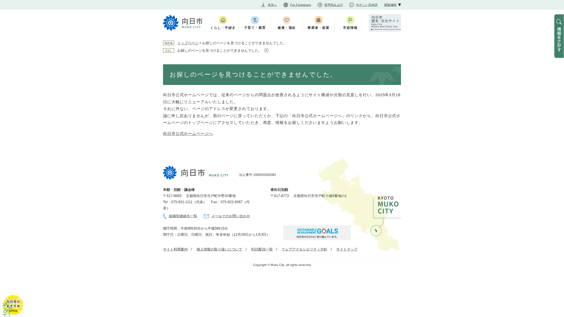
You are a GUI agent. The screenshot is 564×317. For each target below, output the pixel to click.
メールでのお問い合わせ (230, 216)
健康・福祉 (287, 27)
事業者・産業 (318, 27)
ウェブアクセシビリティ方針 (304, 249)
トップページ (188, 43)
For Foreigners (300, 5)
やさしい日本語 (367, 5)
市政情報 (350, 27)
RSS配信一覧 (262, 249)
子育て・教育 (255, 27)
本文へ (272, 5)
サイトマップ (346, 249)
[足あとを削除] (266, 50)
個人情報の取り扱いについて (219, 249)
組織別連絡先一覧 (183, 216)
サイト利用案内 (175, 249)
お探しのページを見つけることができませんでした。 (219, 50)
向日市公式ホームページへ (188, 133)
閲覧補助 (390, 5)
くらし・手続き (223, 27)
